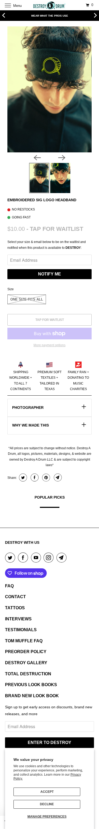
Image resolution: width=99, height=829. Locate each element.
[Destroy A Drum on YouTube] (37, 557)
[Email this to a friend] (57, 477)
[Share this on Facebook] (34, 477)
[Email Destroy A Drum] (62, 557)
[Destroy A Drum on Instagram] (50, 557)
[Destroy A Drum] (49, 5)
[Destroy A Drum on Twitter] (11, 557)
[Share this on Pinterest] (45, 477)
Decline (47, 804)
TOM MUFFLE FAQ (24, 641)
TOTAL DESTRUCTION (28, 674)
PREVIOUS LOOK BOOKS (31, 684)
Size (10, 289)
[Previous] (37, 158)
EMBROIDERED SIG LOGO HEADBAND (41, 200)
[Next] (62, 158)
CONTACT (15, 596)
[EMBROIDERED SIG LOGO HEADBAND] (49, 89)
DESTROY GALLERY (26, 663)
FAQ (9, 586)
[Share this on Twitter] (22, 477)
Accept (47, 792)
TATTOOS (15, 608)
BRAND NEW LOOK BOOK (32, 696)
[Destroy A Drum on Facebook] (24, 557)
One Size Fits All (26, 299)
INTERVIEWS (18, 619)
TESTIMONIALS (21, 629)
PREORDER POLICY (25, 651)
